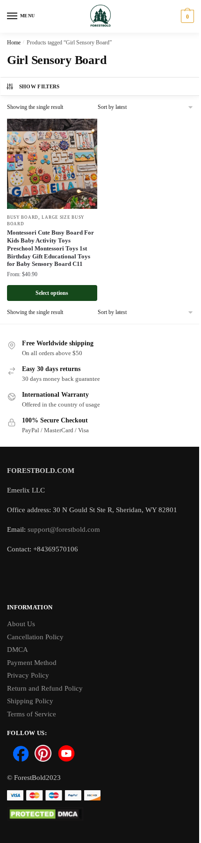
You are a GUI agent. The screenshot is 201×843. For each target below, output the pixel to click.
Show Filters (39, 86)
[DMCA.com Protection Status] (100, 814)
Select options (52, 293)
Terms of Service (31, 714)
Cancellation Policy (35, 637)
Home (14, 42)
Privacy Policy (28, 675)
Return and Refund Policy (45, 688)
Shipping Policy (30, 701)
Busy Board (22, 217)
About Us (21, 624)
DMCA (17, 649)
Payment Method (32, 662)
